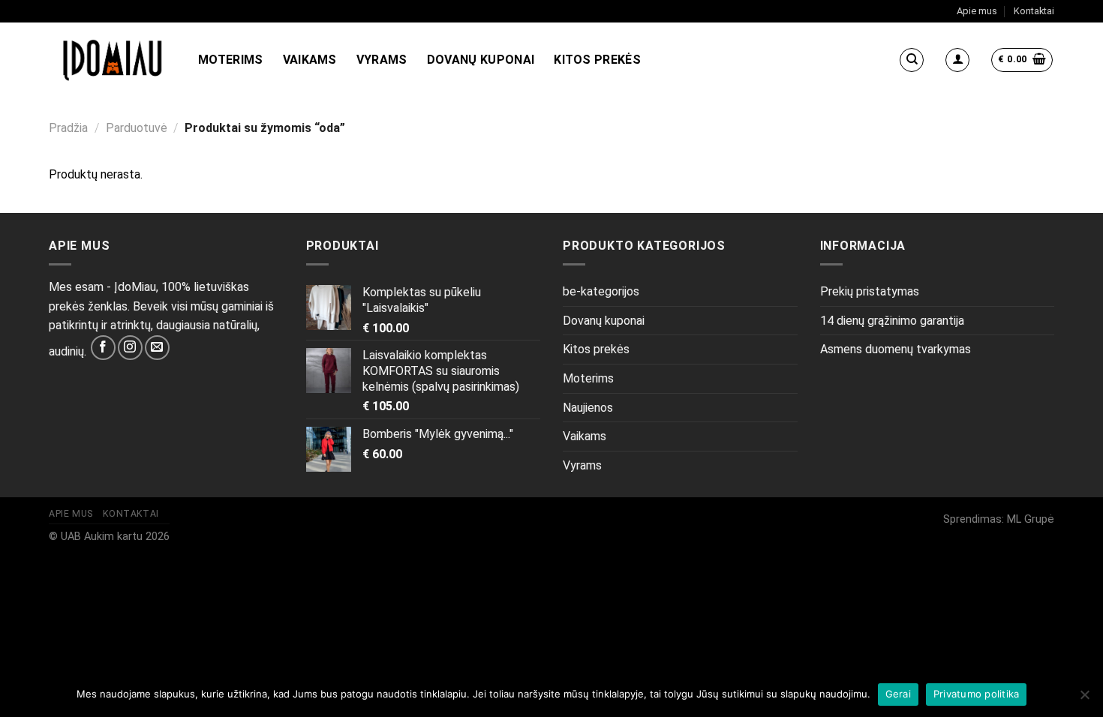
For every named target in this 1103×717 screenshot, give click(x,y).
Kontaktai (1034, 10)
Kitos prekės (597, 59)
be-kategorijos (601, 291)
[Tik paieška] (912, 60)
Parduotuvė (136, 128)
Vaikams (310, 59)
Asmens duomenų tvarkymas (895, 349)
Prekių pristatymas (869, 291)
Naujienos (588, 407)
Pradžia (68, 128)
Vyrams (381, 59)
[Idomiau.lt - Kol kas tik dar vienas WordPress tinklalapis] (112, 60)
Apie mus (977, 10)
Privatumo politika (976, 694)
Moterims (230, 59)
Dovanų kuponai (480, 59)
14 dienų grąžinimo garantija (892, 321)
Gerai (898, 694)
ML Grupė (1030, 519)
